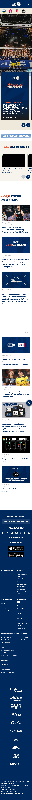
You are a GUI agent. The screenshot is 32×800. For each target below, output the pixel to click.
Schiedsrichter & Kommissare (22, 624)
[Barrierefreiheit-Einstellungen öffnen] (29, 403)
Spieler (3, 606)
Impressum (4, 664)
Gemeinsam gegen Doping (9, 655)
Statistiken (6, 599)
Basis (2, 647)
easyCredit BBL (22, 600)
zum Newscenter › (10, 200)
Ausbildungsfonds (6, 637)
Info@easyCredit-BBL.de (14, 793)
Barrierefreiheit (5, 669)
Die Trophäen (21, 616)
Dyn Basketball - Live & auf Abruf (24, 593)
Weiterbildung (5, 645)
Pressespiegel (25, 637)
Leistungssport (5, 642)
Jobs (18, 611)
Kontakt (5, 660)
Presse (24, 633)
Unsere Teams (21, 587)
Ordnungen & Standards (21, 619)
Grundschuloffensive (7, 650)
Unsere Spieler (21, 589)
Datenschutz (5, 667)
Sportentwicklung (10, 633)
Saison (20, 570)
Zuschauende (5, 611)
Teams (3, 603)
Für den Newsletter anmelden (16, 521)
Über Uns (19, 606)
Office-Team (20, 608)
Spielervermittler (22, 628)
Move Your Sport (6, 640)
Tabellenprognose (22, 584)
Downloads (24, 640)
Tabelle (19, 581)
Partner (19, 613)
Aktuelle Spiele (21, 579)
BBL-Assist (4, 653)
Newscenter (7, 570)
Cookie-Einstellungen (7, 672)
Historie (3, 608)
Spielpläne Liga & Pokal (22, 575)
